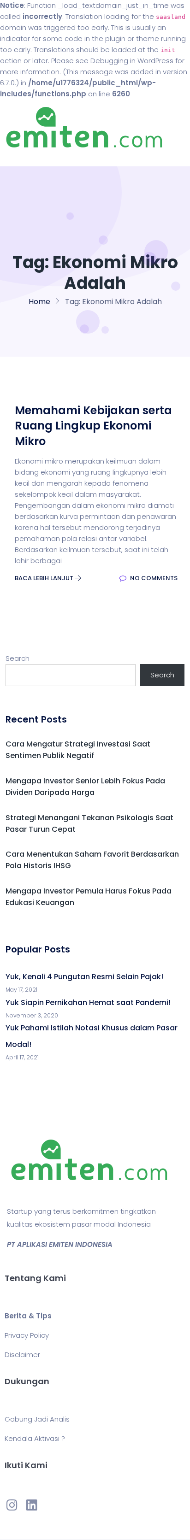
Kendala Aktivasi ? (35, 1438)
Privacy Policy (27, 1335)
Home (39, 301)
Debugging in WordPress (131, 60)
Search (18, 658)
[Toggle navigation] (20, 157)
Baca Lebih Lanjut (45, 578)
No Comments (153, 578)
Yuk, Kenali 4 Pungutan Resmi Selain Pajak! (84, 976)
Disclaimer (22, 1354)
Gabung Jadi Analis (37, 1419)
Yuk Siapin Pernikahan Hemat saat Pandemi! (88, 1002)
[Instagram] (12, 1504)
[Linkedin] (31, 1504)
